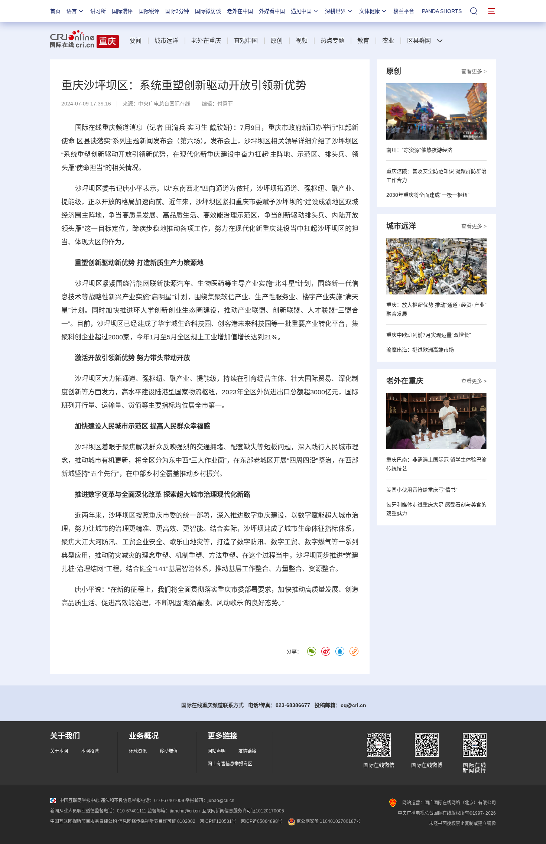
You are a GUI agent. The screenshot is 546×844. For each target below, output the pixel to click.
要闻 (136, 41)
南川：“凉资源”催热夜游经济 (419, 150)
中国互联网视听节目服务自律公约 (83, 821)
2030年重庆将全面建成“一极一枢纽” (427, 195)
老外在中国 (240, 11)
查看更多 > (474, 71)
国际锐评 (149, 11)
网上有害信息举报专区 (230, 763)
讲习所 (98, 11)
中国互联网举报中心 (79, 800)
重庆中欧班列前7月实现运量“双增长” (428, 335)
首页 (55, 11)
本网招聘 (90, 751)
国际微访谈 (208, 11)
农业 (388, 41)
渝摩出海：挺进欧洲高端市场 (420, 350)
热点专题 (332, 41)
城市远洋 (166, 41)
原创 (277, 41)
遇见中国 (301, 11)
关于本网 (59, 751)
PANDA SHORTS (442, 11)
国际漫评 (122, 11)
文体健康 (369, 11)
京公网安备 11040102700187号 (328, 821)
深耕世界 (335, 11)
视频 (302, 41)
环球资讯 (138, 751)
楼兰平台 (403, 11)
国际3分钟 (177, 11)
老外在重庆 (206, 41)
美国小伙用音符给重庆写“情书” (422, 490)
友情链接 (247, 751)
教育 (363, 41)
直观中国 (246, 41)
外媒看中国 (272, 11)
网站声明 (216, 751)
